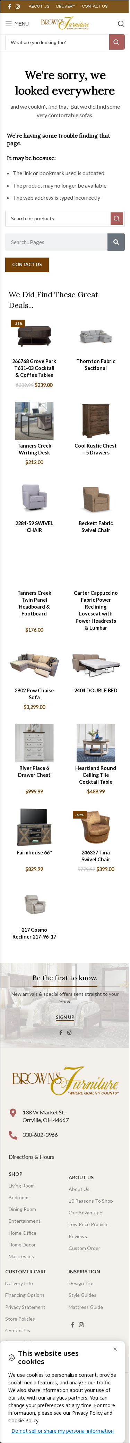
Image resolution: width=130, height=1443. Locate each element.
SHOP (16, 1174)
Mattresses (21, 1256)
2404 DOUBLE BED (96, 690)
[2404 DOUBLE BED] (96, 666)
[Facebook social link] (9, 6)
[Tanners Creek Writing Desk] (34, 421)
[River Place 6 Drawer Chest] (34, 743)
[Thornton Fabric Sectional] (96, 336)
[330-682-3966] (13, 1135)
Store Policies (20, 1319)
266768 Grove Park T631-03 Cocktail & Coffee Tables (34, 368)
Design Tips (82, 1283)
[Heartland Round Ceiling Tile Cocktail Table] (96, 743)
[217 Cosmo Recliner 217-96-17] (34, 905)
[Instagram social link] (18, 6)
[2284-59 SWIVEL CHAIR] (34, 498)
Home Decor (22, 1244)
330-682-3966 (40, 1134)
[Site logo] (65, 23)
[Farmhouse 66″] (34, 828)
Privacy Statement (25, 1307)
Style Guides (82, 1295)
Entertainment (25, 1221)
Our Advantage (85, 1212)
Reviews (78, 1236)
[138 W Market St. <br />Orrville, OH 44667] (13, 1113)
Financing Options (25, 1295)
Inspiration (84, 1271)
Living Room (22, 1186)
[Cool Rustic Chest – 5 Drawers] (96, 421)
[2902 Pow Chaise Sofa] (34, 666)
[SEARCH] (117, 218)
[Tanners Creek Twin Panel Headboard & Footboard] (34, 568)
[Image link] (65, 1082)
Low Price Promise (89, 1224)
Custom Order (84, 1248)
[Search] (121, 24)
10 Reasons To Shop (91, 1201)
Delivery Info (19, 1283)
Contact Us (17, 1330)
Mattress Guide (86, 1307)
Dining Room (22, 1209)
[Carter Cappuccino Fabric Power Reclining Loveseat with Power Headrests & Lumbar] (96, 568)
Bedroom (18, 1197)
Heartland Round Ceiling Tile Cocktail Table (95, 775)
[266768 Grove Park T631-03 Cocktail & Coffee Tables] (34, 336)
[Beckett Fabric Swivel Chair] (96, 498)
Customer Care (25, 1271)
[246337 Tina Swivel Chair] (96, 828)
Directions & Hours (32, 1156)
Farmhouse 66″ (34, 852)
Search (117, 42)
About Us (81, 1177)
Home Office (22, 1233)
